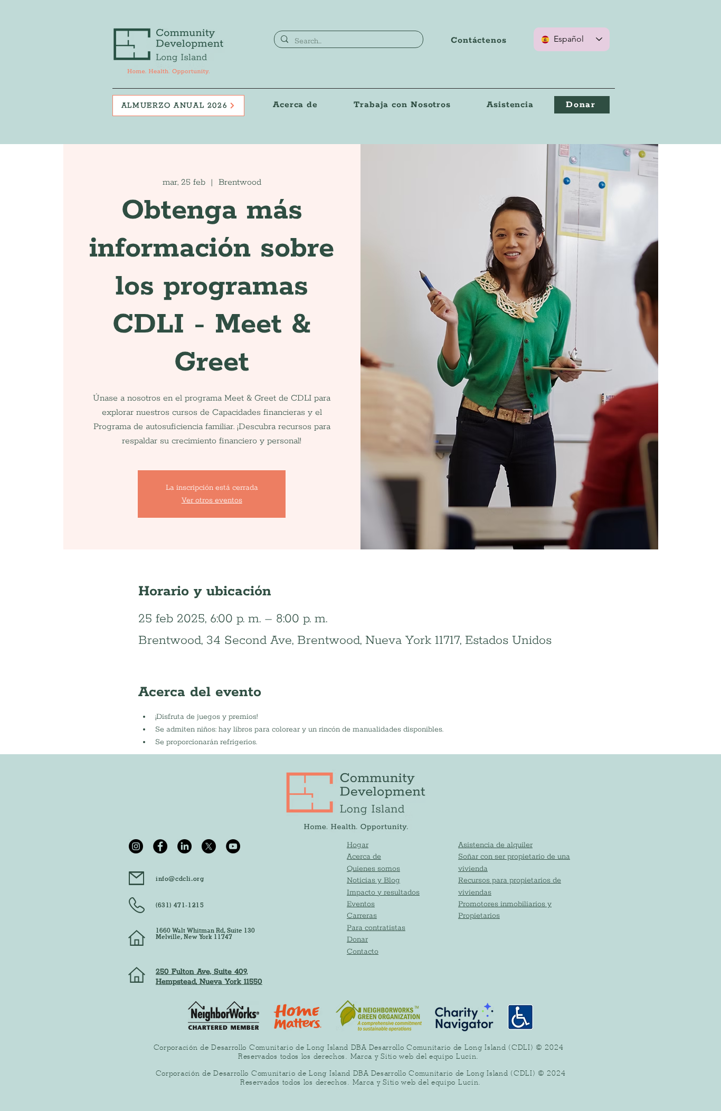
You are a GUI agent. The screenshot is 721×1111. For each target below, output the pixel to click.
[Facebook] (160, 846)
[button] (402, 105)
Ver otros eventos (212, 500)
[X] (209, 846)
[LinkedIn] (184, 846)
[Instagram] (136, 846)
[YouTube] (233, 846)
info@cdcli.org (180, 878)
